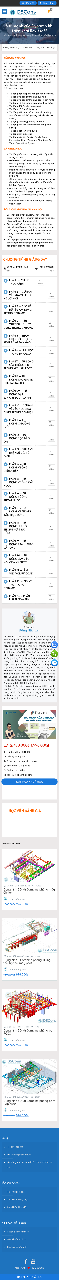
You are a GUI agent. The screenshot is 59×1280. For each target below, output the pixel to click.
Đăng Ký (29, 3)
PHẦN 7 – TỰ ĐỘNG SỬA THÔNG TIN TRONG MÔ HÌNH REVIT (19, 365)
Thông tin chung (11, 47)
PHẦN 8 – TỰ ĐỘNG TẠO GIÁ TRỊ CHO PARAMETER (18, 379)
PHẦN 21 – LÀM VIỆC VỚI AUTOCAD (21, 571)
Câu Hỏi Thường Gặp (17, 1199)
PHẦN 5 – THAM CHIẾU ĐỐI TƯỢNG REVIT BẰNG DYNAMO (18, 339)
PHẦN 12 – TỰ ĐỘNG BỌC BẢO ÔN (17, 438)
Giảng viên (39, 47)
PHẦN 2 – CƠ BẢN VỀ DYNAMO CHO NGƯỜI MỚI (18, 295)
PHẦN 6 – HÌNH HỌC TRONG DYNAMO (21, 351)
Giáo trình (27, 47)
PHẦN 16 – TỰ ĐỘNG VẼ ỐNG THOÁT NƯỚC (16, 496)
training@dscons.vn (20, 1154)
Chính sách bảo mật (17, 1247)
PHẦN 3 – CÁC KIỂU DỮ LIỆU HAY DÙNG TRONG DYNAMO (18, 309)
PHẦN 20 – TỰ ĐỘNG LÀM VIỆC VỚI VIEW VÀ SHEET (16, 558)
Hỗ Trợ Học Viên (15, 1191)
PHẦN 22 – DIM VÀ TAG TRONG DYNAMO (18, 584)
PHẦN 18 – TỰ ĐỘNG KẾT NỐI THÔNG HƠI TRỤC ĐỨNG (15, 528)
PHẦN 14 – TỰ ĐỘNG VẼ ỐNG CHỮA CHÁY (16, 467)
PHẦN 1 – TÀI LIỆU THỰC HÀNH (19, 281)
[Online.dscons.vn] (22, 12)
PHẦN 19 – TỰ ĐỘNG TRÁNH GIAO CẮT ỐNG (19, 544)
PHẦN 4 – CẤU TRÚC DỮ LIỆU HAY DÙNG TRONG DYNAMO (18, 324)
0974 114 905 (16, 1147)
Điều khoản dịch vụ (16, 1239)
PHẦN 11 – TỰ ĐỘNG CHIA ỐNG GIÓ (17, 423)
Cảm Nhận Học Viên (17, 1207)
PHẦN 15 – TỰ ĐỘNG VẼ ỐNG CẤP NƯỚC (18, 482)
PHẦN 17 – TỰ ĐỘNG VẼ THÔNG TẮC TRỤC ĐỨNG (17, 511)
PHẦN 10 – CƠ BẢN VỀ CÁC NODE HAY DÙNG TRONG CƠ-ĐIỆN (18, 408)
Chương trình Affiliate (18, 1231)
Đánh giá (51, 47)
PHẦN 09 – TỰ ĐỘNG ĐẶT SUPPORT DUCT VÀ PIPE (17, 394)
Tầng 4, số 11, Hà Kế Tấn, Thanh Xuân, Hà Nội (29, 1164)
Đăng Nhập (48, 3)
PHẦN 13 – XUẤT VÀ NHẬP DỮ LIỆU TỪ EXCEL (18, 452)
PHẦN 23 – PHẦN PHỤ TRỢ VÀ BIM (19, 597)
